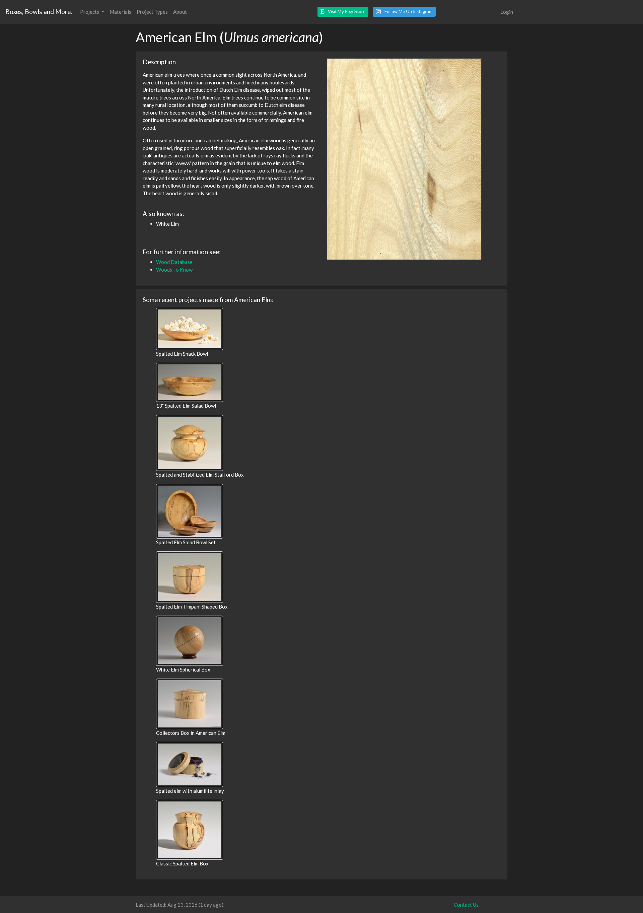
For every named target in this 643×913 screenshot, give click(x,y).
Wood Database (174, 262)
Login (506, 12)
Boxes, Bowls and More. (38, 11)
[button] (342, 12)
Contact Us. (467, 905)
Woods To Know (174, 270)
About (180, 12)
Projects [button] (90, 12)
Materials (120, 12)
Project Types (152, 12)
